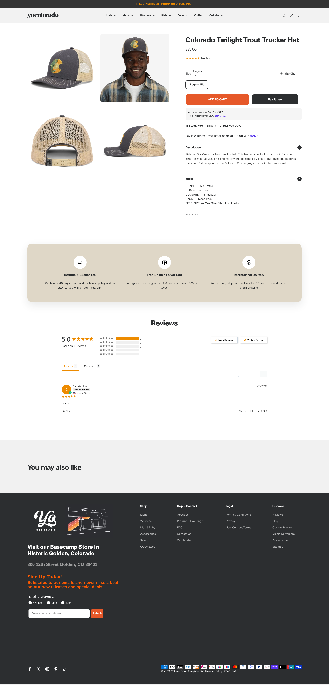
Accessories (148, 533)
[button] (260, 411)
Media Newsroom (283, 533)
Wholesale (184, 540)
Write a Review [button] (255, 339)
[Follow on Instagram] (47, 669)
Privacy (230, 521)
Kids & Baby (147, 527)
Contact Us (184, 533)
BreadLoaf (229, 671)
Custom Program (283, 527)
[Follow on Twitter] (38, 669)
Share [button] (69, 411)
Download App (281, 540)
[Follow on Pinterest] (56, 669)
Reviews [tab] (68, 366)
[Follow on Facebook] (29, 669)
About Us (183, 514)
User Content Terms (238, 527)
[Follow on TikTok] (64, 669)
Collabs (214, 15)
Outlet (198, 15)
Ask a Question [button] (226, 339)
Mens (126, 15)
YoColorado (178, 671)
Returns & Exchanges (190, 521)
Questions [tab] (89, 366)
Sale (143, 540)
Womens (145, 15)
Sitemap (277, 546)
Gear (181, 15)
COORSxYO (148, 546)
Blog (275, 521)
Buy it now (275, 99)
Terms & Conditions (238, 514)
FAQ (180, 527)
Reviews (277, 514)
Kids (164, 15)
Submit (97, 613)
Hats (109, 15)
